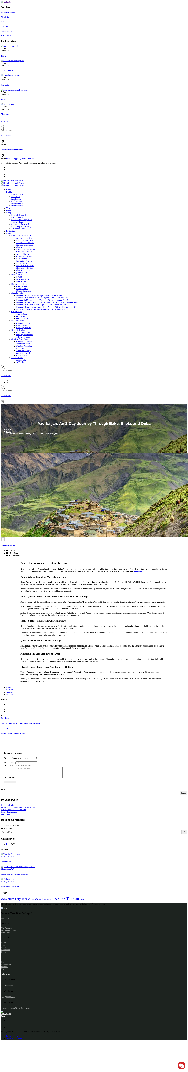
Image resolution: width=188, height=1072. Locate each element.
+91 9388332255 (6, 135)
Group (8, 213)
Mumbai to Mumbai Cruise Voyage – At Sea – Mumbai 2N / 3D (42, 300)
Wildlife (9, 694)
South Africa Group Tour (21, 219)
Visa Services (6, 928)
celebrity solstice (23, 337)
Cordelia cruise (17, 293)
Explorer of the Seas (24, 245)
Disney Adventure (23, 291)
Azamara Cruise (17, 348)
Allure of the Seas (23, 254)
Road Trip (59, 899)
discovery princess (23, 328)
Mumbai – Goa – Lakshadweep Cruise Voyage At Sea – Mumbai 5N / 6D (46, 307)
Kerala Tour (16, 199)
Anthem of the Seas (24, 238)
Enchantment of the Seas (26, 249)
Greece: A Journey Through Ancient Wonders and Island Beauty (21, 723)
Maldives (5, 114)
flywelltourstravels (9, 545)
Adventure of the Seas (25, 242)
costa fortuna (21, 314)
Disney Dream (22, 288)
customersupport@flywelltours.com (12, 149)
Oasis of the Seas (23, 247)
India (3, 99)
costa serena (21, 316)
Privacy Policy (12, 1036)
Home (8, 190)
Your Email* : (9, 765)
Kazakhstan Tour (18, 217)
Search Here (6, 829)
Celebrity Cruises (18, 330)
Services (4, 967)
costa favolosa (22, 318)
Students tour (16, 201)
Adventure (7, 899)
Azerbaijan (118, 571)
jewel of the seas (23, 272)
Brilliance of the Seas (25, 265)
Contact (4, 952)
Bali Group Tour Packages (22, 226)
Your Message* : (11, 777)
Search (4, 789)
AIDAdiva (20, 362)
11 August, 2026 (7, 869)
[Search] (184, 832)
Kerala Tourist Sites (9, 812)
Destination (5, 950)
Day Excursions (17, 206)
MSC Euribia (21, 282)
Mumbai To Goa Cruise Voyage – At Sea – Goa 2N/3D (39, 295)
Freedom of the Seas (24, 240)
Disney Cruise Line (19, 284)
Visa (8, 208)
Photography (48, 899)
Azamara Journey (23, 351)
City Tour (21, 899)
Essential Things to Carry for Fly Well (13, 733)
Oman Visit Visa (7, 805)
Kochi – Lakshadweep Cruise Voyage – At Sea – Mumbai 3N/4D (42, 309)
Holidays (9, 192)
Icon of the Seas (22, 263)
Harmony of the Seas (24, 268)
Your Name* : (9, 763)
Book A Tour (6, 918)
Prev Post (5, 718)
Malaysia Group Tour (20, 215)
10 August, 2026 (7, 881)
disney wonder (22, 286)
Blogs (8, 431)
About (3, 945)
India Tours (15, 196)
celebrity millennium (24, 334)
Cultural (9, 690)
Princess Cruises (17, 321)
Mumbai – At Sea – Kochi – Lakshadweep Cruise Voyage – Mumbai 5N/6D (47, 302)
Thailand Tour (17, 222)
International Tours (18, 194)
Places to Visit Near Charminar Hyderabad (18, 807)
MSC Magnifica (22, 277)
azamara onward (23, 353)
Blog (8, 844)
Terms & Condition (14, 1038)
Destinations (11, 231)
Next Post (5, 728)
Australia (5, 85)
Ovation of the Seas (24, 256)
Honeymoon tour (18, 203)
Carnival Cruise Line (19, 339)
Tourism (9, 692)
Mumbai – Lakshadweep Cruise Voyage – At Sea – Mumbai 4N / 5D (44, 298)
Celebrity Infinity (23, 332)
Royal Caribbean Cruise (21, 236)
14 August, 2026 (7, 856)
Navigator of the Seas (25, 261)
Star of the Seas (22, 259)
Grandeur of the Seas (24, 252)
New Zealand (7, 70)
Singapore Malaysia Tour (21, 224)
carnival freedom (23, 344)
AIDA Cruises (17, 357)
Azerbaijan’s (51, 679)
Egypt (3, 56)
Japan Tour (5, 814)
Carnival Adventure (24, 346)
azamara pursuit (22, 355)
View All (4, 121)
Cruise (8, 233)
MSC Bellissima (23, 279)
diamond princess (23, 323)
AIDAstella (21, 360)
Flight (8, 210)
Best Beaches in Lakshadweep (13, 810)
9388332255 (139, 571)
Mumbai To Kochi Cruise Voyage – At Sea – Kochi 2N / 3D (41, 305)
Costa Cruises (16, 311)
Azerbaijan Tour (17, 229)
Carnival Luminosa (24, 341)
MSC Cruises (16, 275)
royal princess (21, 325)
